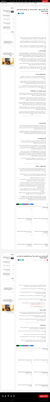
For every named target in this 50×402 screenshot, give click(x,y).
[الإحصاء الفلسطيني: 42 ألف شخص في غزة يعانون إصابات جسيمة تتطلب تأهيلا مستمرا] (12, 27)
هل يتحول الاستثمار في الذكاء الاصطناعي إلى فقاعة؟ (41, 218)
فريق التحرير (44, 13)
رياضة (17, 1)
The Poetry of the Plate (8, 65)
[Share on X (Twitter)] (21, 13)
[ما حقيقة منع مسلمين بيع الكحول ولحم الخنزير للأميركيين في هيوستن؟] (40, 379)
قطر (35, 1)
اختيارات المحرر (23, 3)
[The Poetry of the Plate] (8, 61)
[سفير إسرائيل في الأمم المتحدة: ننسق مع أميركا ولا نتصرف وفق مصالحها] (40, 366)
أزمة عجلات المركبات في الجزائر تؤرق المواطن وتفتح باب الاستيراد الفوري (24, 245)
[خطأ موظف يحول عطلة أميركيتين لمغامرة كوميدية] (24, 354)
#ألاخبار (23, 303)
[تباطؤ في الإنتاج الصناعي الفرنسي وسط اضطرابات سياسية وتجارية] (40, 226)
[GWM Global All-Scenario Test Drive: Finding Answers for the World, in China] (12, 11)
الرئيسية (38, 1)
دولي (33, 1)
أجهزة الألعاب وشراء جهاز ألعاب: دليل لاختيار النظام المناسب (6, 15)
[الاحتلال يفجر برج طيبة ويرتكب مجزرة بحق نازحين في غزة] (40, 354)
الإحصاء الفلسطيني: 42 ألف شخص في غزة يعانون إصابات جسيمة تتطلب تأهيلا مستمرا (6, 27)
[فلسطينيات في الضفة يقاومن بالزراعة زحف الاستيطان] (24, 226)
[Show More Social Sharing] (17, 13)
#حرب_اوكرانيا (27, 3)
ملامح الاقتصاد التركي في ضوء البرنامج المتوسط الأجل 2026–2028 (40, 245)
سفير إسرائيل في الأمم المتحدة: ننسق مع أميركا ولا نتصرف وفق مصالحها (41, 372)
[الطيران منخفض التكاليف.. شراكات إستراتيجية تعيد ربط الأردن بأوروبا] (24, 213)
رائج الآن (35, 3)
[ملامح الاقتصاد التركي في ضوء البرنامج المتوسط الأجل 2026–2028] (40, 239)
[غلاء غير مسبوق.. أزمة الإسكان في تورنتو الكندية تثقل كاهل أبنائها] (32, 25)
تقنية (22, 1)
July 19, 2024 (33, 307)
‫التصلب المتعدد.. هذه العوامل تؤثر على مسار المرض (6, 23)
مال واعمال (26, 1)
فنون (14, 1)
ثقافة (19, 1)
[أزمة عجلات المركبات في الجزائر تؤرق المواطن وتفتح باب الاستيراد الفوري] (24, 239)
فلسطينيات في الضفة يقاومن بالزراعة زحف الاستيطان (24, 231)
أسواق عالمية (15, 3)
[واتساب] (20, 13)
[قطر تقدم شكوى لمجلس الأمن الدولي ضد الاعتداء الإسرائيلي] (24, 379)
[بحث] (3, 3)
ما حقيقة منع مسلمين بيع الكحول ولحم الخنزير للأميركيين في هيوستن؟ (41, 385)
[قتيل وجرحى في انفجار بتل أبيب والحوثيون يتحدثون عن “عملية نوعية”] (32, 272)
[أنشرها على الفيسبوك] (23, 13)
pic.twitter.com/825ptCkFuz (35, 304)
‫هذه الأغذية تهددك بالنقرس (6, 265)
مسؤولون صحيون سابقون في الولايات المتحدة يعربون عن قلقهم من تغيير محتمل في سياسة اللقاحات (7, 54)
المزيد (11, 1)
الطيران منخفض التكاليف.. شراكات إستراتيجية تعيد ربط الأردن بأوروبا (24, 219)
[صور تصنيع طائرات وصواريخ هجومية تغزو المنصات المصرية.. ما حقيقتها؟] (24, 366)
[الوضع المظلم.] (6, 1)
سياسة (30, 1)
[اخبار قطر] (45, 1)
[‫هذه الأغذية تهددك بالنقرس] (12, 20)
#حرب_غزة (31, 3)
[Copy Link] (18, 13)
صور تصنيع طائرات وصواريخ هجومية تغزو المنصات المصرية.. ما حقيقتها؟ (25, 372)
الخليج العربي (19, 3)
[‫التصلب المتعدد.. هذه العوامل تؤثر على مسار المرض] (12, 23)
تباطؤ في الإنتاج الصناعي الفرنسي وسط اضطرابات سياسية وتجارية (41, 232)
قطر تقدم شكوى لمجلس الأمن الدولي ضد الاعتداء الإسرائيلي (25, 385)
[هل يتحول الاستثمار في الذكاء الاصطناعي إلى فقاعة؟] (40, 213)
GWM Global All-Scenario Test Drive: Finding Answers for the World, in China (6, 11)
